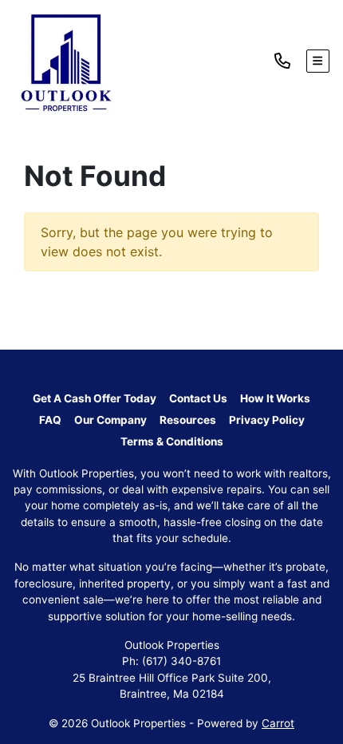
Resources (188, 420)
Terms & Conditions (171, 441)
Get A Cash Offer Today (94, 398)
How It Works (275, 398)
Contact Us (198, 398)
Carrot (278, 723)
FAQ (50, 420)
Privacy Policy (267, 420)
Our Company (110, 420)
